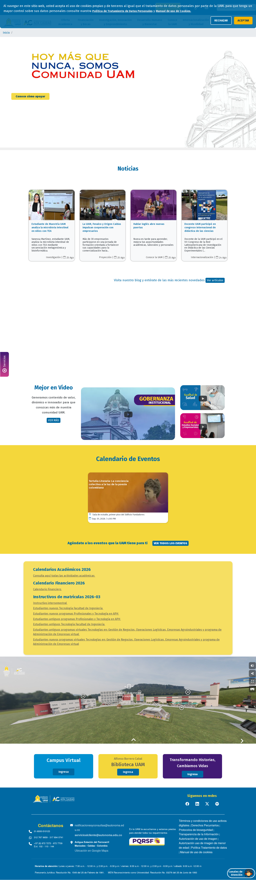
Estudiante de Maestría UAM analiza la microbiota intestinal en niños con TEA (50, 227)
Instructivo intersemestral (50, 603)
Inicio (6, 32)
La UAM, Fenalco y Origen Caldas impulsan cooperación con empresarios (102, 227)
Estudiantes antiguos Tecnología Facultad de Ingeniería (69, 624)
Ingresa (64, 771)
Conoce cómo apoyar (30, 96)
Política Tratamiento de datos (209, 848)
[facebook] (187, 803)
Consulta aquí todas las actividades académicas (64, 575)
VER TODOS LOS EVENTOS (170, 543)
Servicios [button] (4, 361)
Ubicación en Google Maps (91, 850)
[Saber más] (52, 217)
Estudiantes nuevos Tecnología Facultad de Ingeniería (68, 608)
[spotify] (217, 803)
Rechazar (221, 20)
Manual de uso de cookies (196, 852)
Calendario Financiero (47, 589)
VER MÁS (53, 420)
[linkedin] (197, 803)
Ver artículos (215, 280)
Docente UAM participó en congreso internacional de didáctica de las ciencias (200, 227)
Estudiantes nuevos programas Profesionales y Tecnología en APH (76, 613)
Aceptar (243, 20)
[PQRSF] (147, 841)
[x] (207, 803)
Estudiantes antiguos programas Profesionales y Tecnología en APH (77, 619)
